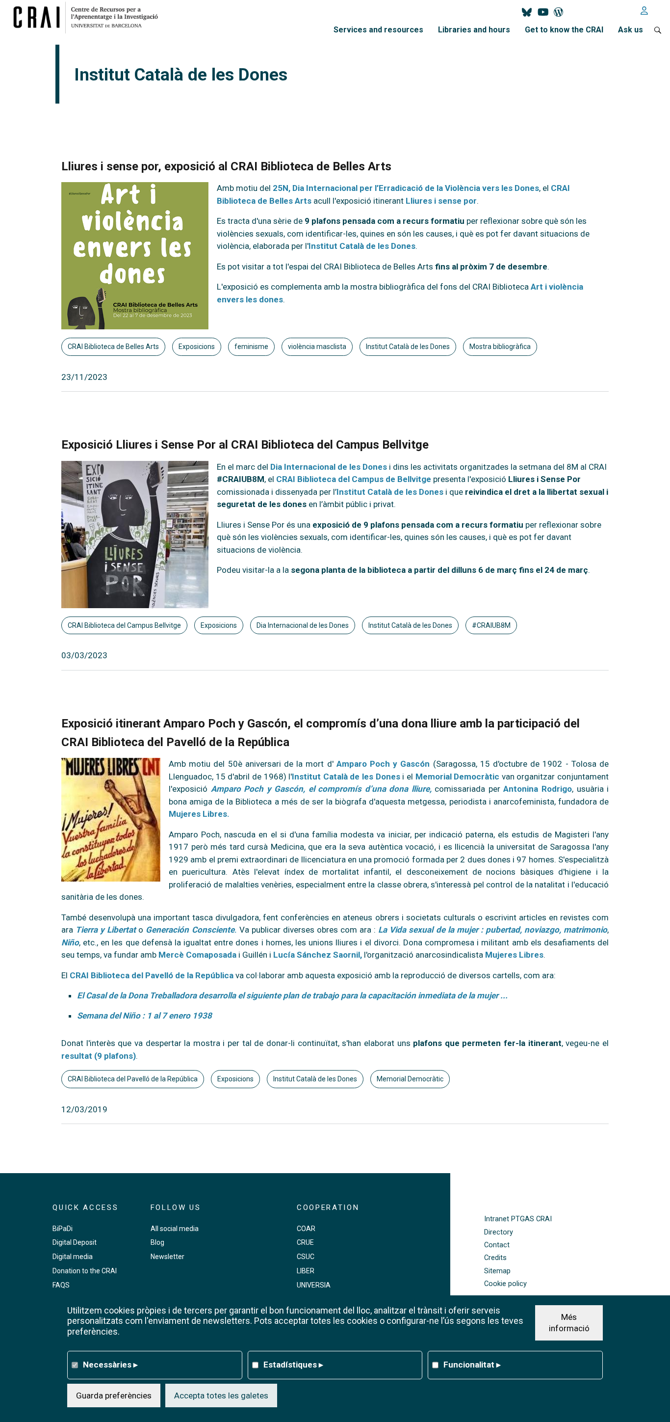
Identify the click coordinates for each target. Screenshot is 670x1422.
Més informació (569, 1322)
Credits (495, 1258)
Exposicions (197, 346)
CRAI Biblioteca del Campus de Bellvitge (353, 479)
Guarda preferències (114, 1395)
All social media (175, 1229)
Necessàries (110, 1364)
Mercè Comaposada (197, 955)
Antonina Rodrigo (537, 789)
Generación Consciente (190, 930)
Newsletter (167, 1257)
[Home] (89, 17)
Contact (497, 1245)
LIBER (305, 1271)
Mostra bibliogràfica (500, 346)
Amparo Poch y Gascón (383, 764)
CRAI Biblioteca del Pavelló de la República (151, 975)
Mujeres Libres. (199, 814)
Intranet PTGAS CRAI (518, 1219)
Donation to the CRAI (84, 1271)
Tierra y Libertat (107, 930)
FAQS (61, 1285)
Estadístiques (293, 1364)
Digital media (72, 1257)
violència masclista (317, 346)
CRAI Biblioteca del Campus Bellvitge (124, 625)
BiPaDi (62, 1229)
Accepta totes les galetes (221, 1395)
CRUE (305, 1242)
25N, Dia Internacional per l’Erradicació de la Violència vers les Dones (406, 188)
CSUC (305, 1257)
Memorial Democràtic (457, 776)
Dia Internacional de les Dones (328, 467)
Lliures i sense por (441, 201)
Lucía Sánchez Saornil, (317, 955)
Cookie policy (505, 1284)
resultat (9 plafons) (98, 1056)
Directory (498, 1232)
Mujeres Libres (514, 955)
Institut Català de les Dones (362, 246)
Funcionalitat (472, 1364)
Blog (157, 1242)
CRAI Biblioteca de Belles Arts (113, 346)
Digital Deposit (74, 1242)
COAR (306, 1229)
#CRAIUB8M (491, 625)
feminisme (251, 346)
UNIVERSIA (314, 1285)
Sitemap (497, 1271)
